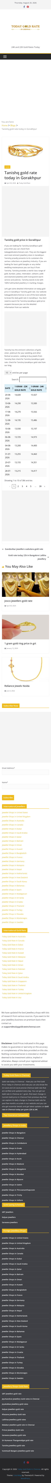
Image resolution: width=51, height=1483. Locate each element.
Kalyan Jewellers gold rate (13, 1409)
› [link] (44, 486)
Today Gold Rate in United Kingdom (17, 993)
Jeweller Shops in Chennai (13, 1138)
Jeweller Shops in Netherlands (14, 873)
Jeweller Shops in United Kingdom (16, 816)
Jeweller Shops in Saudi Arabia (14, 833)
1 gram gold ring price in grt (20, 643)
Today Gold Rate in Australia (14, 936)
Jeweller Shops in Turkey (12, 910)
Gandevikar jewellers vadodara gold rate (24, 549)
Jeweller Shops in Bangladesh (14, 853)
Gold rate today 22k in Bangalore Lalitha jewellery (27, 557)
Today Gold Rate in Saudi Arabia (15, 977)
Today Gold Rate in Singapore (14, 981)
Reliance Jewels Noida (16, 686)
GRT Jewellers (7, 1212)
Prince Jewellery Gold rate (13, 1430)
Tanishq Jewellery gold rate (13, 1445)
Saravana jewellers (10, 1222)
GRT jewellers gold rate (11, 1394)
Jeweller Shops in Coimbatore (14, 1143)
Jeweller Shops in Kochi (12, 1159)
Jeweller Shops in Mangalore (14, 1169)
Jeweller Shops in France (12, 857)
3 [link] (22, 486)
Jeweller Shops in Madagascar (14, 894)
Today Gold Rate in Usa (11, 997)
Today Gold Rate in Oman (12, 965)
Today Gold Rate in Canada (13, 940)
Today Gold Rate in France (13, 949)
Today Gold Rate (24, 183)
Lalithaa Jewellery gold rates (14, 1419)
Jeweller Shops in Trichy (12, 1195)
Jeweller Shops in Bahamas (13, 885)
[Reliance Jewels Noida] (25, 659)
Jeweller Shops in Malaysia (13, 865)
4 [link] (26, 486)
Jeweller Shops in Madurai (13, 1164)
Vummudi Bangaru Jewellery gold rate (18, 1451)
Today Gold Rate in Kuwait (13, 953)
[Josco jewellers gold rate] (25, 574)
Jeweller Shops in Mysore (12, 1179)
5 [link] (30, 486)
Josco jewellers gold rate (18, 600)
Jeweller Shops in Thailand (13, 906)
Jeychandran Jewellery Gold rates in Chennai (20, 1399)
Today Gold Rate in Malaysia (13, 957)
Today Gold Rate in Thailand (13, 985)
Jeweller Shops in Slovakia (12, 914)
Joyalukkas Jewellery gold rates (15, 1404)
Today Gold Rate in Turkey (13, 989)
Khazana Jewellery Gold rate (14, 1414)
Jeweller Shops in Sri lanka (13, 898)
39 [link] (40, 486)
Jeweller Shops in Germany (13, 861)
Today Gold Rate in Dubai (12, 945)
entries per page (20, 372)
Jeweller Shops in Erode (12, 1148)
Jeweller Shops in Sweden (12, 922)
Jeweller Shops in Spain (11, 890)
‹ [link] (9, 486)
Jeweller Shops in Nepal (12, 869)
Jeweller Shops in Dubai (12, 829)
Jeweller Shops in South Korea (14, 881)
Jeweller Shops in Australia (13, 820)
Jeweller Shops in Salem (12, 1185)
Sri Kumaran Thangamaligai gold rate (17, 1440)
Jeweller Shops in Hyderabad (14, 1153)
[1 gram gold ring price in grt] (25, 616)
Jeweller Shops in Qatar (11, 837)
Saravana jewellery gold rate (14, 1435)
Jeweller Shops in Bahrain (12, 841)
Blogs (7, 167)
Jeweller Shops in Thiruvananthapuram (18, 1190)
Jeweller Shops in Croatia (12, 902)
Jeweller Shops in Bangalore (13, 1133)
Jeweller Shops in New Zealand (15, 877)
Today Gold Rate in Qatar (12, 973)
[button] (12, 388)
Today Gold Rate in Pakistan (13, 969)
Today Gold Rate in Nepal (12, 961)
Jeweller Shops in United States (15, 812)
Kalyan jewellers (9, 1217)
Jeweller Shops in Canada (12, 825)
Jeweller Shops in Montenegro (14, 918)
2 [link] (18, 486)
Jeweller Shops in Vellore (12, 1200)
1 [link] (13, 486)
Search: (15, 379)
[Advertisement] (25, 93)
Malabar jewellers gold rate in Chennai (18, 1425)
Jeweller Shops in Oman (12, 845)
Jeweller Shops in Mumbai (13, 1174)
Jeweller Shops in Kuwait (12, 849)
